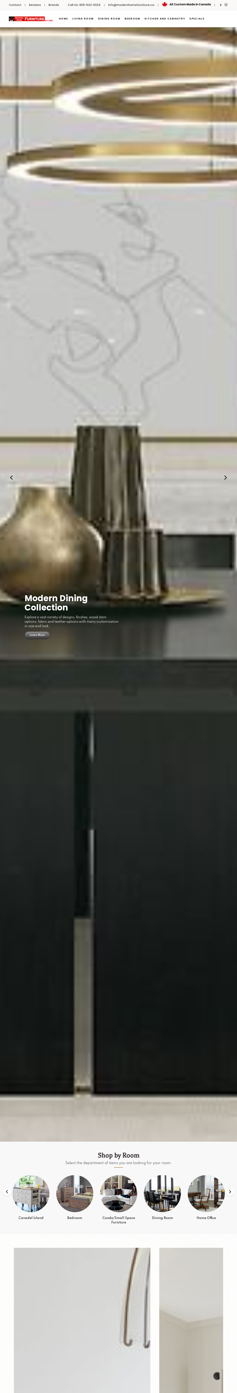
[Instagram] (226, 5)
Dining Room (109, 18)
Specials (197, 18)
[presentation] (11, 478)
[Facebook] (220, 5)
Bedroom (132, 18)
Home (63, 18)
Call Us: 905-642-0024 (84, 5)
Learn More (37, 626)
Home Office (162, 1218)
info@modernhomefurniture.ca (131, 5)
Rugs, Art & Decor (206, 1218)
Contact (15, 5)
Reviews (35, 5)
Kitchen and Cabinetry (165, 18)
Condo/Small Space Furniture (75, 1220)
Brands (54, 5)
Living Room (83, 18)
